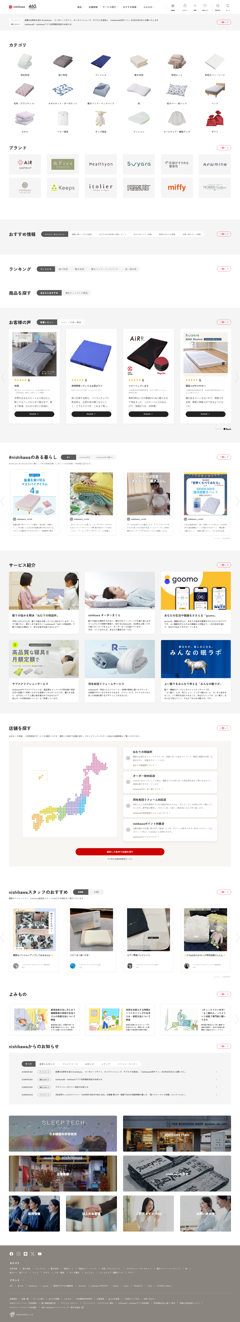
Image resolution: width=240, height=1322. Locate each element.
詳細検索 (13, 1298)
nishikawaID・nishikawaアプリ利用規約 (133, 1303)
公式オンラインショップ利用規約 (23, 1303)
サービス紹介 (38, 1298)
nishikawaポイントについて (145, 836)
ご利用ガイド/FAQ (131, 1298)
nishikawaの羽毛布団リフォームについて (150, 813)
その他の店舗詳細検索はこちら (120, 859)
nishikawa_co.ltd (24, 519)
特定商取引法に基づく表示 (164, 1303)
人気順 (96, 892)
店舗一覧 (25, 1298)
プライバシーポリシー (69, 1303)
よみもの (67, 1298)
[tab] (54, 234)
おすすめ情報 (54, 1298)
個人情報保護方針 (48, 1303)
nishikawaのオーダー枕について (146, 789)
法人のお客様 (113, 1298)
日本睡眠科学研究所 (84, 1298)
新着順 (80, 892)
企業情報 (100, 1298)
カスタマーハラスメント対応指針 (23, 1307)
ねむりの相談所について (143, 765)
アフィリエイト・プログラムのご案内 (98, 1303)
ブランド (15, 1280)
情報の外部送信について (190, 1303)
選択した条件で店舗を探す (120, 851)
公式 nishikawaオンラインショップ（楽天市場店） (61, 1307)
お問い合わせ (148, 1298)
